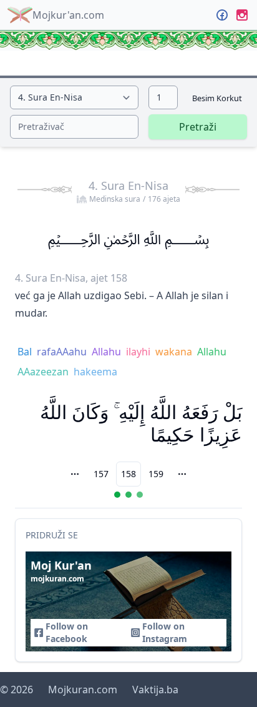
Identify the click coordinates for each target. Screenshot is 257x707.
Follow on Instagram (164, 632)
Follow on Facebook (67, 632)
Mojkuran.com (82, 689)
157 (101, 474)
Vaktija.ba (155, 689)
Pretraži (197, 127)
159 (155, 474)
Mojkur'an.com (68, 15)
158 (128, 474)
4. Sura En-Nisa (134, 191)
